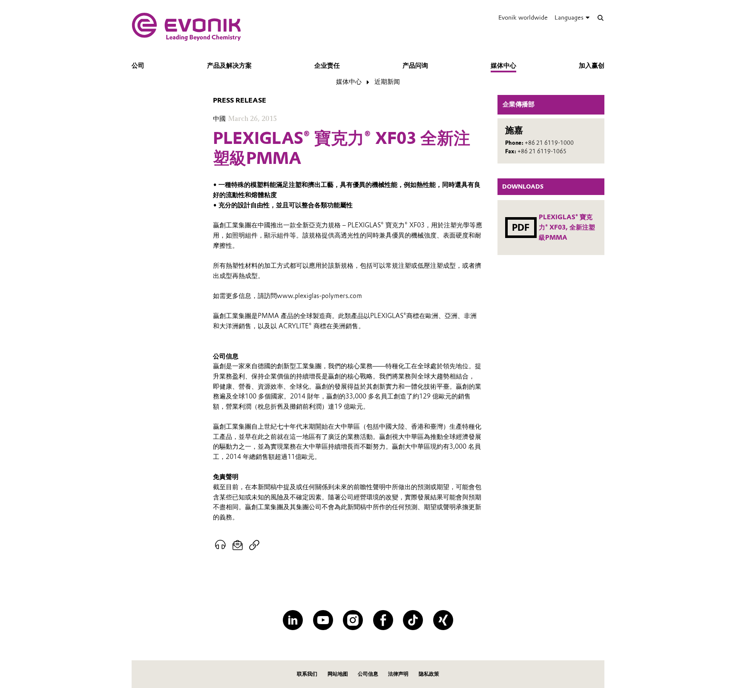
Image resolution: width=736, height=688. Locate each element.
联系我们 (307, 674)
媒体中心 (503, 65)
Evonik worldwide (523, 17)
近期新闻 (387, 82)
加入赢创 (591, 65)
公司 (138, 65)
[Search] (600, 18)
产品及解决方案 (229, 65)
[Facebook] (383, 620)
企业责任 (327, 65)
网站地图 (338, 674)
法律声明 (398, 674)
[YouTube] (323, 620)
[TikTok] (413, 620)
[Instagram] (353, 620)
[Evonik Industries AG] (186, 27)
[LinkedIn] (293, 620)
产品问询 (415, 65)
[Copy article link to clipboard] (254, 545)
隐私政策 (429, 674)
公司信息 (368, 674)
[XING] (443, 620)
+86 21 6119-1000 (549, 143)
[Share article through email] (238, 545)
